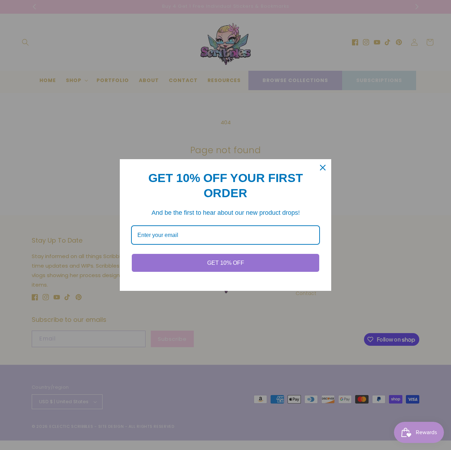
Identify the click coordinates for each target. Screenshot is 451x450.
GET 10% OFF (225, 263)
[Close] (322, 167)
